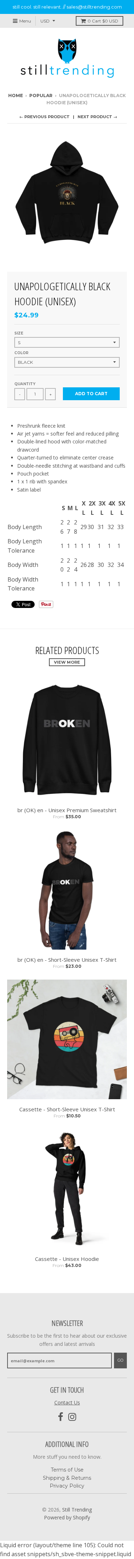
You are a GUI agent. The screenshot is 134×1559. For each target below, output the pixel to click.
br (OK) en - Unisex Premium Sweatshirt (67, 810)
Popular (41, 95)
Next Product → (97, 116)
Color (21, 353)
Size (18, 333)
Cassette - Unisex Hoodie (67, 1258)
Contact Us (67, 1402)
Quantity (24, 384)
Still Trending (77, 1509)
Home (15, 95)
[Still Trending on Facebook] (60, 1417)
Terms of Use (67, 1470)
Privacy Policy (67, 1486)
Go (120, 1360)
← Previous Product (44, 116)
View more (67, 662)
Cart (103, 21)
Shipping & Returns (67, 1478)
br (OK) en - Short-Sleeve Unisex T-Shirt (67, 959)
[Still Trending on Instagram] (72, 1417)
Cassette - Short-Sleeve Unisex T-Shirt (67, 1109)
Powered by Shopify (67, 1517)
